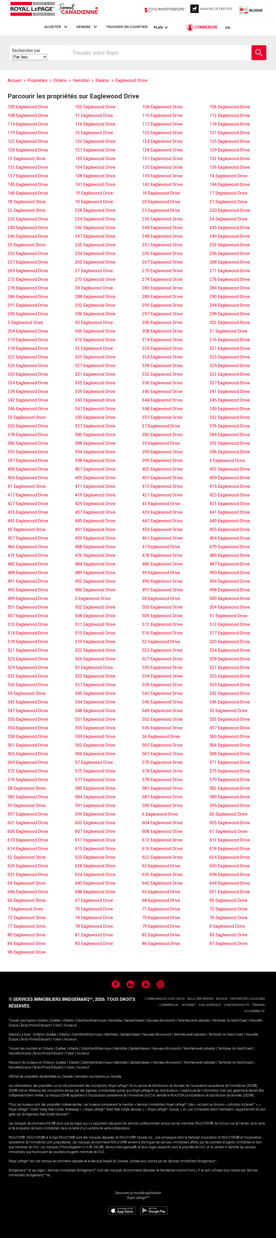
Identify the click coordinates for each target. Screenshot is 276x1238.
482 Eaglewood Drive (28, 564)
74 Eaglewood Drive (94, 917)
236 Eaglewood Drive (162, 219)
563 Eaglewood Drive (162, 745)
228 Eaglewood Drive (95, 210)
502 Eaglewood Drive (95, 607)
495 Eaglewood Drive (28, 589)
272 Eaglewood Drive (28, 279)
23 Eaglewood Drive (161, 210)
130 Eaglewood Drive (95, 158)
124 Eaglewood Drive (162, 141)
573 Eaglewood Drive (95, 771)
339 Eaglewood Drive (95, 391)
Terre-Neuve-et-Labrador (194, 1020)
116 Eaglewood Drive (95, 124)
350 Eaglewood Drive (95, 417)
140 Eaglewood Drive (28, 184)
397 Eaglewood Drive (28, 460)
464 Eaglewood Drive (229, 538)
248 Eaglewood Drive (162, 236)
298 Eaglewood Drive (229, 313)
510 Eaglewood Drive (28, 624)
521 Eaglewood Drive (28, 650)
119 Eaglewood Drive (28, 132)
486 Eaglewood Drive (162, 564)
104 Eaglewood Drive (162, 106)
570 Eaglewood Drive (162, 762)
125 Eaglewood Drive (229, 141)
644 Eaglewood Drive (229, 883)
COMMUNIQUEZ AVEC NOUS (165, 999)
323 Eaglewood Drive (95, 357)
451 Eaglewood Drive (95, 529)
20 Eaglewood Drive (161, 201)
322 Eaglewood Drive (28, 357)
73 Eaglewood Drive (27, 917)
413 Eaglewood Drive (162, 486)
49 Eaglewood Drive (161, 572)
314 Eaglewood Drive (162, 339)
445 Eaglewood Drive (95, 520)
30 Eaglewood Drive (94, 322)
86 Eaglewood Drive (161, 943)
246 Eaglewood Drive (28, 236)
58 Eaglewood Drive (27, 788)
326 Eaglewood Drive (28, 365)
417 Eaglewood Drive (28, 495)
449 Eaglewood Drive (229, 520)
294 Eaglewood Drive (229, 305)
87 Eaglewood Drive (228, 943)
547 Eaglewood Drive (28, 710)
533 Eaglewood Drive (95, 676)
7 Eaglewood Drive (25, 909)
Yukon (57, 1025)
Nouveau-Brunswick (161, 1020)
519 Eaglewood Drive (95, 641)
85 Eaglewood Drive (94, 943)
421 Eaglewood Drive (162, 495)
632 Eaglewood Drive (28, 874)
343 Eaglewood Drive (95, 400)
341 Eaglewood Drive (229, 391)
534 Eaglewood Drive (162, 676)
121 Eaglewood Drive (229, 132)
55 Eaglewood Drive (228, 710)
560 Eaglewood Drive (229, 736)
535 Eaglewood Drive (229, 676)
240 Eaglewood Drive (28, 227)
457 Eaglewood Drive (28, 538)
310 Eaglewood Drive (28, 339)
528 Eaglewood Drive (229, 658)
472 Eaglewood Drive (28, 555)
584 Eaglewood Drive (95, 796)
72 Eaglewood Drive (228, 909)
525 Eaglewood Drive (28, 658)
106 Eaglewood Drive (229, 106)
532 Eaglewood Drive (28, 676)
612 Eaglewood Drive (162, 840)
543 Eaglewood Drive (28, 702)
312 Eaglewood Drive (95, 339)
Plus (158, 27)
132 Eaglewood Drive (229, 158)
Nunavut (70, 1025)
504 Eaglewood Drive (229, 607)
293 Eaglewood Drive (162, 305)
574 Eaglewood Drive (162, 771)
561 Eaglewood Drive (28, 745)
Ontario (42, 1020)
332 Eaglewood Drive (162, 374)
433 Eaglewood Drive (229, 503)
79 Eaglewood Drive (161, 926)
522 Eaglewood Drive (95, 650)
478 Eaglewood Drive (162, 555)
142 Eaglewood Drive (162, 184)
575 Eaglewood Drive (229, 771)
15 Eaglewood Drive (94, 193)
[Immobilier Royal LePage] (54, 10)
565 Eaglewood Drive (28, 753)
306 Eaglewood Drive (95, 331)
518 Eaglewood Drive (28, 641)
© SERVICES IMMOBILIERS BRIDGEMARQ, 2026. (57, 999)
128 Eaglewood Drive (162, 150)
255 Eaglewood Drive (162, 253)
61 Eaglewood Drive (228, 831)
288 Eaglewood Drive (95, 296)
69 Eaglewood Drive (228, 900)
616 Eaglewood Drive (162, 848)
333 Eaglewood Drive (229, 374)
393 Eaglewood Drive (28, 451)
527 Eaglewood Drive (162, 658)
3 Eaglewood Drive (25, 322)
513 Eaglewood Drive (229, 624)
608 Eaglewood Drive (162, 831)
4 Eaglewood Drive (227, 460)
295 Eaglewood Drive (28, 313)
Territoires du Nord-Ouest (229, 1020)
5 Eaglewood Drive (93, 598)
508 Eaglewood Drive (95, 615)
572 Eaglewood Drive (28, 771)
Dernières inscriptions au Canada (98, 1076)
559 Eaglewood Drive (95, 736)
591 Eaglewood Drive (95, 805)
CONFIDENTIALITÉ (236, 1005)
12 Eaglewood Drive (94, 132)
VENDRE (83, 27)
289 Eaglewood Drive (162, 296)
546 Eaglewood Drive (229, 702)
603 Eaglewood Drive (95, 822)
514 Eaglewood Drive (28, 633)
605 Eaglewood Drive (229, 822)
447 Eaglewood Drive (162, 520)
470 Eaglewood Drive (229, 546)
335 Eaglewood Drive (95, 382)
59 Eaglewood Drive (27, 805)
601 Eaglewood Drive (28, 822)
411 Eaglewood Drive (95, 486)
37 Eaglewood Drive (161, 426)
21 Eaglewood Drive (228, 201)
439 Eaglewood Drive (162, 512)
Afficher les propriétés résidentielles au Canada (41, 1076)
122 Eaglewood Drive (28, 141)
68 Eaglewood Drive (161, 900)
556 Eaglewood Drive (162, 727)
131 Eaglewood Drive (162, 158)
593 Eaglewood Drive (162, 805)
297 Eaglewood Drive (162, 313)
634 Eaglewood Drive (95, 874)
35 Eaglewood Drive (27, 417)
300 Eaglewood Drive (162, 322)
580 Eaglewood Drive (95, 788)
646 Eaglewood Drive (28, 891)
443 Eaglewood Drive (28, 520)
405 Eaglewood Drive (95, 477)
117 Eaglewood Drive (162, 124)
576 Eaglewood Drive (28, 779)
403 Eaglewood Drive (229, 469)
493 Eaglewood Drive (162, 581)
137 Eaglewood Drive (28, 175)
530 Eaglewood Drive (162, 667)
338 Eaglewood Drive (28, 391)
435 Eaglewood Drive (28, 512)
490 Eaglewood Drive (229, 572)
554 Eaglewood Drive (28, 727)
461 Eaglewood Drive (162, 538)
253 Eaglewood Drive (28, 253)
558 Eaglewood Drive (28, 736)
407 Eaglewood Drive (162, 477)
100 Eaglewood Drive (28, 106)
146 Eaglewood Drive (28, 193)
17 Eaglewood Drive (228, 193)
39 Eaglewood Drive (161, 443)
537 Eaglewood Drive (95, 684)
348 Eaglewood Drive (162, 408)
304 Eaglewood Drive (28, 331)
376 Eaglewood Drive (229, 426)
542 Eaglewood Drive (229, 693)
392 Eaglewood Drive (229, 443)
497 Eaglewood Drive (162, 589)
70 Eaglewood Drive (94, 909)
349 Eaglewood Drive (229, 408)
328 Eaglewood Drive (162, 365)
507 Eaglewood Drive (28, 615)
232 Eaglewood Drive (28, 219)
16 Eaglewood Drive (161, 193)
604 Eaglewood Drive (162, 822)
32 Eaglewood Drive (94, 348)
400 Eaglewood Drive (28, 469)
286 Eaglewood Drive (28, 296)
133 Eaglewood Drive (28, 167)
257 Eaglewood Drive (28, 262)
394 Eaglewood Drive (95, 451)
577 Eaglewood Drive (95, 779)
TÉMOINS (258, 1005)
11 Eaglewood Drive (94, 115)
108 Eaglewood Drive (28, 115)
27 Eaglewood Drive (94, 270)
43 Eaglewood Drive (161, 503)
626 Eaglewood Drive (28, 865)
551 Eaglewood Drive (95, 719)
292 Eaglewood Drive (95, 305)
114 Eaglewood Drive (28, 124)
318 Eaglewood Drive (28, 348)
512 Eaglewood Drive (162, 624)
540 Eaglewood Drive (95, 693)
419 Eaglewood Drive (95, 495)
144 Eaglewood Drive (229, 184)
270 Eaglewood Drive (162, 270)
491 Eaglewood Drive (28, 581)
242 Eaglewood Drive (95, 227)
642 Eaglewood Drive (162, 883)
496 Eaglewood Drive (95, 589)
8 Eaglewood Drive (227, 926)
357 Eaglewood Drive (95, 426)
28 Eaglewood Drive (94, 288)
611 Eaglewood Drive (95, 840)
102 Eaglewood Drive (95, 106)
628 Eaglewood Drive (95, 865)
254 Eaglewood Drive (95, 253)
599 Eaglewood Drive (95, 814)
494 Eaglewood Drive (229, 581)
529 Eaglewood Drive (28, 667)
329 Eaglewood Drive (229, 365)
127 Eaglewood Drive (95, 150)
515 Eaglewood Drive (95, 633)
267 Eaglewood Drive (162, 262)
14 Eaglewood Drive (228, 175)
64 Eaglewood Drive (27, 883)
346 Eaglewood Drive (28, 408)
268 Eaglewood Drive (229, 262)
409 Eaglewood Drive (229, 477)
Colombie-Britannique (90, 1020)
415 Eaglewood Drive (229, 486)
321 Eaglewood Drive (229, 348)
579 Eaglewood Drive (229, 779)
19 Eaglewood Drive (94, 201)
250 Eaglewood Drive (95, 244)
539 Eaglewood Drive (229, 684)
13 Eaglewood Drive (27, 158)
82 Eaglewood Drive (161, 934)
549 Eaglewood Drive (162, 710)
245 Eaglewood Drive (229, 227)
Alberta (68, 1020)
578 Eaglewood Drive (162, 779)
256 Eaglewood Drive (229, 253)
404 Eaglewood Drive (28, 477)
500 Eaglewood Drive (229, 598)
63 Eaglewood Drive (161, 865)
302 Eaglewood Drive (229, 322)
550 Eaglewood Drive (28, 719)
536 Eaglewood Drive (28, 684)
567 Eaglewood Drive (162, 753)
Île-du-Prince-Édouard (35, 1025)
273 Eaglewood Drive (95, 279)
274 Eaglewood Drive (162, 279)
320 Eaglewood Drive (162, 348)
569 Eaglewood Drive (28, 762)
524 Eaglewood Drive (229, 650)
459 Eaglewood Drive (95, 538)
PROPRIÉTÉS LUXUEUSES (247, 999)
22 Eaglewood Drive (27, 210)
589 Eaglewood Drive (229, 796)
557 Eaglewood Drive (229, 727)
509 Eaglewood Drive (162, 615)
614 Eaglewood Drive (28, 848)
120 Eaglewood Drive (162, 132)
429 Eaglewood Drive (95, 503)
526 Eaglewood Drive (95, 658)
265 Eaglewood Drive (95, 262)
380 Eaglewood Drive (95, 434)
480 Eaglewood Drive (229, 555)
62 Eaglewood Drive (27, 857)
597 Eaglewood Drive (28, 814)
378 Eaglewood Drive (28, 434)
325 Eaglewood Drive (229, 357)
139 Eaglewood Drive (162, 175)
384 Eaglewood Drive (229, 434)
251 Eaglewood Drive (162, 244)
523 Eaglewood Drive (162, 650)
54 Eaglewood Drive (27, 693)
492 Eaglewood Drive (95, 581)
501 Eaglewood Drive (28, 607)
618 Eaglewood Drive (229, 848)
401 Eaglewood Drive (95, 469)
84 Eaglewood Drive (27, 943)
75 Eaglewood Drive (161, 917)
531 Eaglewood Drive (229, 667)
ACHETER (52, 27)
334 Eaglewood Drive (28, 382)
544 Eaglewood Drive (95, 702)
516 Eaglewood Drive (162, 633)
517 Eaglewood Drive (229, 633)
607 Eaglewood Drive (95, 831)
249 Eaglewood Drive (229, 236)
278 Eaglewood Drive (28, 288)
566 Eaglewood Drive (95, 753)
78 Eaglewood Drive (94, 926)
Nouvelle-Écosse (20, 1053)
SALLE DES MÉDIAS (200, 999)
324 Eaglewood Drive (162, 357)
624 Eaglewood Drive (229, 857)
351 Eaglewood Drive (162, 417)
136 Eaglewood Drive (229, 167)
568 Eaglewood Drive (229, 753)
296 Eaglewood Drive (95, 313)
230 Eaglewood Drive (229, 210)
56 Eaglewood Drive (161, 736)
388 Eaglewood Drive (95, 443)
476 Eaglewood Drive (95, 555)
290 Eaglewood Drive (229, 296)
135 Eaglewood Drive (162, 167)
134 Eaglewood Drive (95, 167)
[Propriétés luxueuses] (211, 10)
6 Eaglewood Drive (160, 814)
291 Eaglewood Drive (28, 305)
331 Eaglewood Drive (95, 374)
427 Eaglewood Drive (28, 503)
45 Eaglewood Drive (27, 529)
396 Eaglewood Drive (229, 451)
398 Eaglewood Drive (95, 460)
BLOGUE (221, 999)
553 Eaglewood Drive (229, 719)
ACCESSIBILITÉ (254, 1011)
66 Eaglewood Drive (27, 900)
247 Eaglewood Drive (95, 236)
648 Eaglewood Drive (95, 891)
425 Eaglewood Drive (229, 495)
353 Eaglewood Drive (229, 417)
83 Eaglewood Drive (228, 934)
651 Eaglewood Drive (229, 891)
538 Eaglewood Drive (162, 684)
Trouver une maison (22, 1020)
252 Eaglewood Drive (229, 244)
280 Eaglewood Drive (162, 288)
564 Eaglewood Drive (229, 745)
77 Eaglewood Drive (27, 926)
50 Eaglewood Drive (161, 598)
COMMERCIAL (169, 1005)
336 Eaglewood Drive (162, 382)
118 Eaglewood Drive (229, 124)
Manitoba (115, 1020)
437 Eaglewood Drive (95, 512)
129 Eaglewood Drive (229, 150)
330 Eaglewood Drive (28, 374)
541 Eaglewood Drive (162, 693)
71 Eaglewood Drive (161, 909)
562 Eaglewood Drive (95, 745)
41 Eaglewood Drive (27, 486)
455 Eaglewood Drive (229, 529)
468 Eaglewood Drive (95, 546)
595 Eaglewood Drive (229, 805)
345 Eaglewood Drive (229, 400)
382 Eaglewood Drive (162, 434)
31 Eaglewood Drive (228, 331)
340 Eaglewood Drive (162, 391)
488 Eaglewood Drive (28, 572)
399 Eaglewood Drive (162, 460)
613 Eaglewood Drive (229, 840)
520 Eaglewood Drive (229, 641)
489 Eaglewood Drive (95, 572)
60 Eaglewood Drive (228, 814)
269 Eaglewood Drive (28, 270)
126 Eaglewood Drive (28, 150)
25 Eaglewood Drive (27, 244)
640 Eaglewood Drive (95, 883)
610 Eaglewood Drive (28, 840)
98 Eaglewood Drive (27, 952)
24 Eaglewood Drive (228, 219)
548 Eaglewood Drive (95, 710)
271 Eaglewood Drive (229, 270)
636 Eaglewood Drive (162, 874)
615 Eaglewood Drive (95, 848)
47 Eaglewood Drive (161, 546)
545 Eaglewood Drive (162, 702)
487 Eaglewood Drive (229, 564)
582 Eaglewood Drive (229, 788)
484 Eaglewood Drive (95, 564)
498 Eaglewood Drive (229, 589)
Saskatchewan (134, 1020)
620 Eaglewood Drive (95, 857)
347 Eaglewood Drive (95, 408)
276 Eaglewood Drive (229, 279)
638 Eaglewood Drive (229, 874)
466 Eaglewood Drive (28, 546)
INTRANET (189, 1005)
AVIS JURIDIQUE (210, 1005)
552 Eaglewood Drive (162, 719)
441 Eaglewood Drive (229, 512)
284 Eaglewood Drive (229, 288)
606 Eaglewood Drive (28, 831)
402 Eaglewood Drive (162, 469)
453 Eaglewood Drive (162, 529)
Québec (55, 1020)
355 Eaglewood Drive (28, 426)
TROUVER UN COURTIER (127, 27)
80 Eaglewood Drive (27, 934)
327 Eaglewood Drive (95, 365)
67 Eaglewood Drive (94, 900)
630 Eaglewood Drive (229, 865)
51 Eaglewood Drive (228, 615)
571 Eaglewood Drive (229, 762)
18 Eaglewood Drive (27, 201)
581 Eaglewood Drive (162, 788)
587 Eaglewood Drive (162, 796)
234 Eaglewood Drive (95, 219)
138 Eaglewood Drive (95, 175)
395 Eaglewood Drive (162, 451)
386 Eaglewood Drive (28, 443)
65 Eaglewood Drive (161, 891)
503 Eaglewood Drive (162, 607)
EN (227, 27)
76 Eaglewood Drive (228, 917)
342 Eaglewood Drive (28, 400)
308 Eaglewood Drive (162, 331)
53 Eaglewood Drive (94, 667)
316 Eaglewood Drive (229, 339)
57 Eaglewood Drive (94, 762)
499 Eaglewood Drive (28, 598)
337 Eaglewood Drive (229, 382)
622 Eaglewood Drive (162, 857)
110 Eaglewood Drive (162, 115)
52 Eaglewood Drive (161, 641)
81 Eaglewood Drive (94, 934)
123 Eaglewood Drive (95, 141)
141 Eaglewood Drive (95, 184)
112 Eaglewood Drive (229, 115)
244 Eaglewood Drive (162, 227)
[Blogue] (251, 10)
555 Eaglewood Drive (95, 727)
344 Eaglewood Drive (162, 400)
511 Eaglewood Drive (95, 624)
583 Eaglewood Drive (28, 796)
